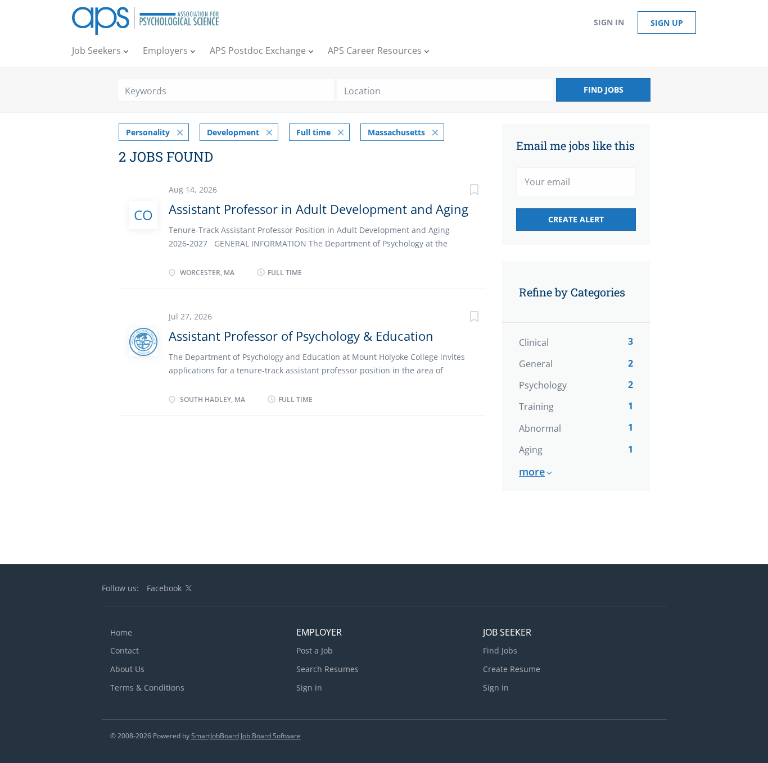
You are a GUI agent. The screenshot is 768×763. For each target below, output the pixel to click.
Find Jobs (604, 89)
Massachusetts (396, 132)
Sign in (609, 22)
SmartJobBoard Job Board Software (246, 736)
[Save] (462, 191)
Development (233, 132)
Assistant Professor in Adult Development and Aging (318, 208)
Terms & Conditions (147, 687)
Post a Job (314, 650)
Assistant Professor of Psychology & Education (301, 335)
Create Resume (511, 669)
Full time (313, 132)
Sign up (666, 22)
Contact (124, 650)
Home (121, 632)
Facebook (164, 588)
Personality (148, 132)
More (532, 471)
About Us (127, 669)
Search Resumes (327, 669)
